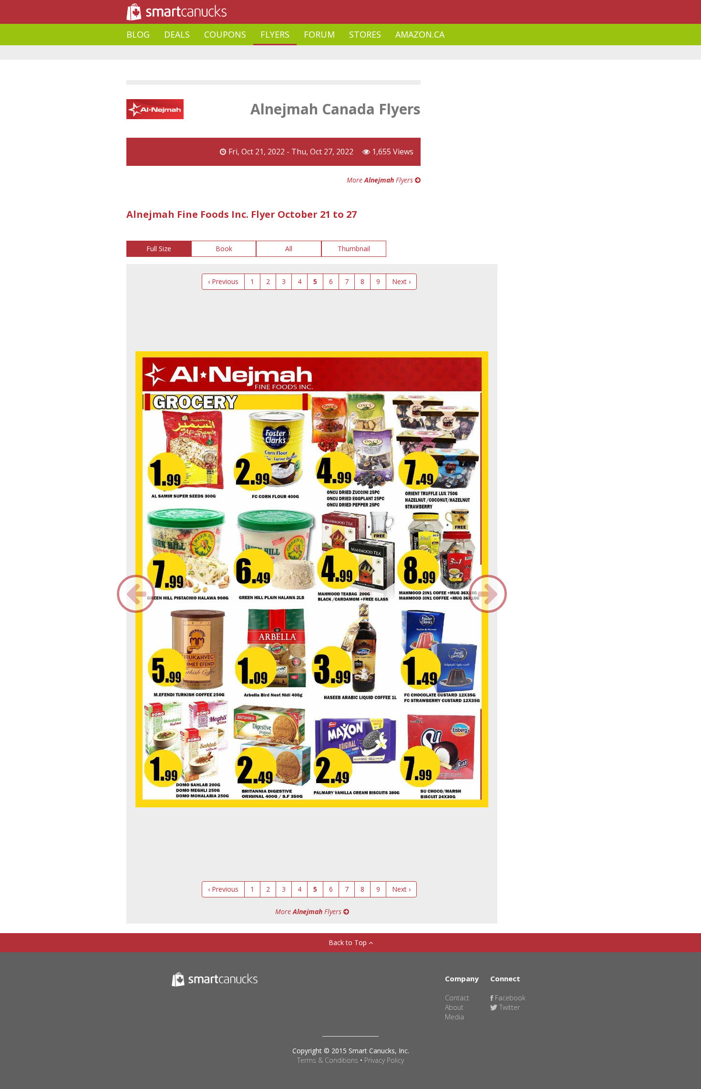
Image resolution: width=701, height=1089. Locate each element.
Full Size (158, 248)
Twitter (508, 1007)
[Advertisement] (300, 52)
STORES (365, 34)
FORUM (319, 34)
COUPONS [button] (225, 34)
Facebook (509, 997)
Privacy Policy (384, 1060)
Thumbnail (354, 248)
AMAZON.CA (419, 34)
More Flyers (381, 179)
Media (454, 1016)
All (288, 248)
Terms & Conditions (327, 1060)
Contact (457, 997)
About (454, 1007)
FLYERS (274, 34)
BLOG (138, 34)
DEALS (177, 34)
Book (224, 248)
